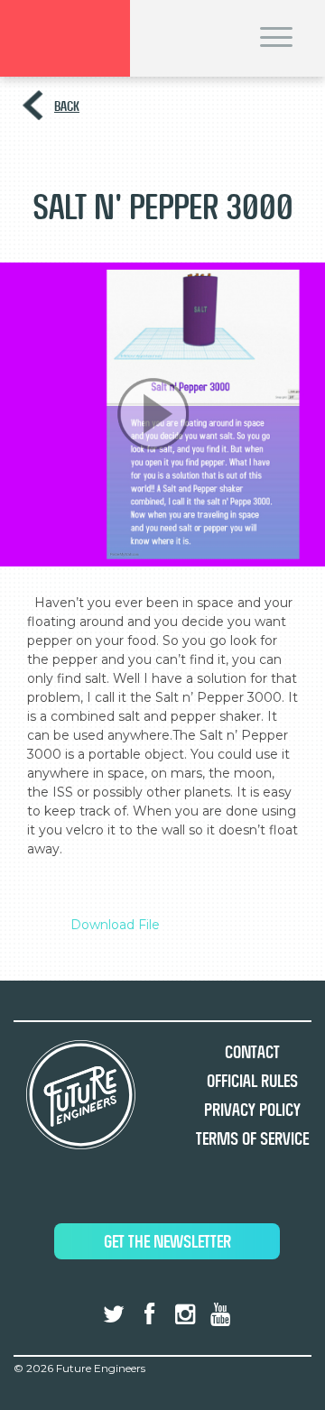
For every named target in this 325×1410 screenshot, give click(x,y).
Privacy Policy (252, 1110)
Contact (252, 1052)
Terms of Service (252, 1138)
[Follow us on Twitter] (114, 1314)
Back (66, 106)
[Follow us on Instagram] (185, 1314)
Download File (115, 925)
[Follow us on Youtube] (220, 1314)
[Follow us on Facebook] (149, 1314)
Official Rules (252, 1081)
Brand (65, 38)
